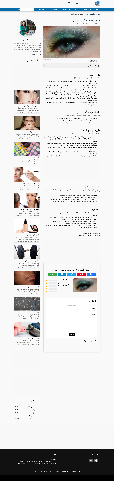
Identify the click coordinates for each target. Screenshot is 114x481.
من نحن (57, 471)
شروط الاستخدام (76, 471)
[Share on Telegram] (62, 274)
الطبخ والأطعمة (67, 9)
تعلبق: (94, 314)
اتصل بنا (51, 471)
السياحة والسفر (42, 9)
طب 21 (98, 14)
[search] (17, 9)
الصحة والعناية (87, 9)
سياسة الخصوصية (66, 471)
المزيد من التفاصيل (35, 54)
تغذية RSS (36, 471)
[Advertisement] (71, 169)
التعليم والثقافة (54, 9)
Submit (72, 334)
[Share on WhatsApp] (52, 274)
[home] (96, 9)
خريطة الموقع (44, 471)
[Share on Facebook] (91, 274)
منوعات (77, 9)
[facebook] (96, 460)
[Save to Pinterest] (81, 274)
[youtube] (91, 460)
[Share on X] (71, 274)
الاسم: (94, 308)
